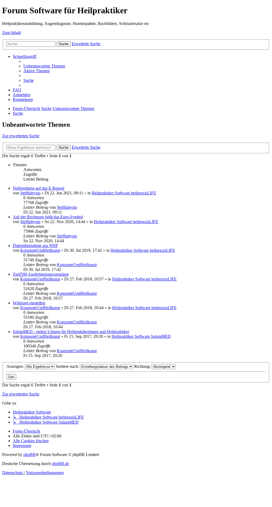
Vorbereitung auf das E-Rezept (38, 188)
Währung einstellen (29, 303)
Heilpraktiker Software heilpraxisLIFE (124, 193)
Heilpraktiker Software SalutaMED (141, 336)
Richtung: (143, 366)
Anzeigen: (15, 366)
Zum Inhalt (11, 32)
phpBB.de (60, 463)
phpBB (29, 454)
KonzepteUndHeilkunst (40, 250)
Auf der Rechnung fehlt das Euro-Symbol (48, 217)
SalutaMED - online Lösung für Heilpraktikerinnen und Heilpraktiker (71, 331)
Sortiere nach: (68, 366)
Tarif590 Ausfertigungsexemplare (41, 274)
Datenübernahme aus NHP (35, 245)
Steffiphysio (30, 193)
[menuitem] (44, 66)
